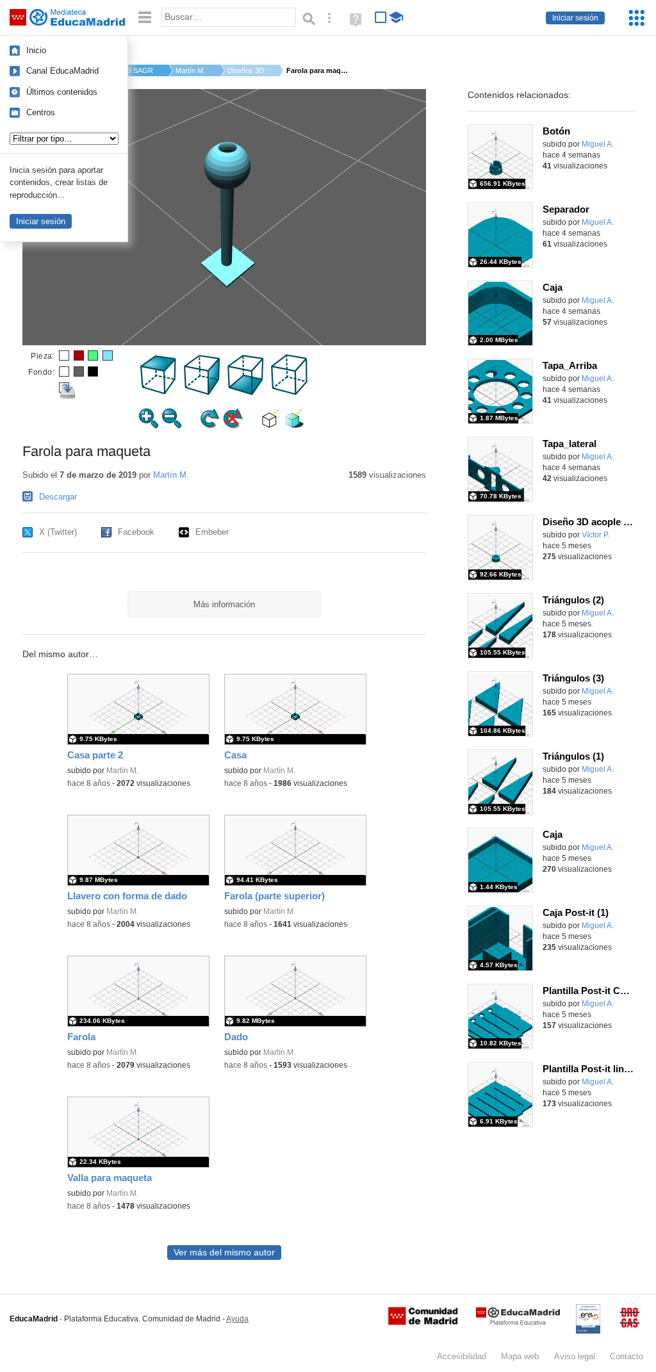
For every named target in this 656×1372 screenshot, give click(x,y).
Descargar (58, 497)
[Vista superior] (158, 392)
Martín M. (190, 70)
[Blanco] (64, 355)
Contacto (626, 1356)
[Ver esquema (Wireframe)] (271, 425)
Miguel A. (598, 144)
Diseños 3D (245, 70)
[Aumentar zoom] (148, 425)
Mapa (520, 1356)
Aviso (574, 1356)
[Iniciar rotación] (210, 425)
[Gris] (79, 371)
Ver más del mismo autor (224, 1252)
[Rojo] (79, 355)
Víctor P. (596, 535)
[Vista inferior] (246, 392)
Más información (224, 604)
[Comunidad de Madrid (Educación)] (422, 1322)
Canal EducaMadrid (62, 71)
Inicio (36, 50)
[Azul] (107, 355)
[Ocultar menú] (145, 18)
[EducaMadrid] (518, 1322)
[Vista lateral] (202, 392)
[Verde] (93, 355)
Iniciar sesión (575, 18)
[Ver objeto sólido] (294, 425)
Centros (40, 112)
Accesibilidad (461, 1356)
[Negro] (93, 371)
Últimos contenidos (61, 92)
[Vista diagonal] (289, 392)
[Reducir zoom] (171, 425)
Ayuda (237, 1318)
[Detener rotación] (233, 425)
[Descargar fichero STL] (64, 387)
